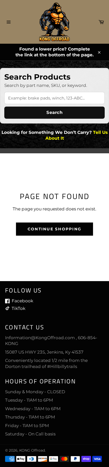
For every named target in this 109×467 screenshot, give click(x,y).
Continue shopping (54, 229)
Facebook (22, 300)
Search (54, 112)
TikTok (18, 308)
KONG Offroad (32, 450)
